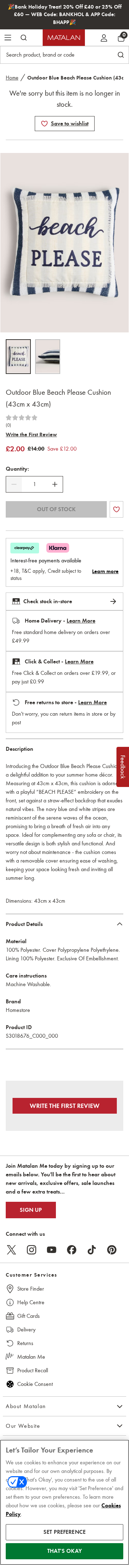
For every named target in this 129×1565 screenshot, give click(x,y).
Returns (25, 1343)
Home (12, 78)
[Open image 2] (47, 356)
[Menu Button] (8, 37)
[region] (64, 1502)
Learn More (81, 620)
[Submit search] (24, 37)
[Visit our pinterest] (112, 1250)
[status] (34, 484)
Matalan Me (31, 1356)
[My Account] (104, 37)
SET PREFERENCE (64, 1532)
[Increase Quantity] (55, 484)
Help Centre (30, 1302)
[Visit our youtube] (51, 1250)
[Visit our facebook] (71, 1250)
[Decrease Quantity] (14, 484)
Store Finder (30, 1288)
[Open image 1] (18, 356)
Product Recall (32, 1370)
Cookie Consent (35, 1384)
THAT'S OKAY (64, 1551)
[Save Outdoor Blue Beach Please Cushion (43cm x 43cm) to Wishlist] (44, 123)
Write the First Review (31, 434)
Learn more (105, 571)
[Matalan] (63, 37)
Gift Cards (28, 1315)
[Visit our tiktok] (91, 1250)
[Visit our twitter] (11, 1250)
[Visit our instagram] (31, 1250)
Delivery (26, 1329)
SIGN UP (31, 1210)
